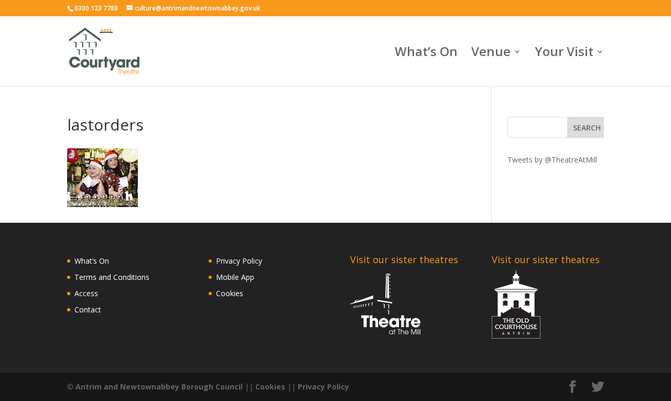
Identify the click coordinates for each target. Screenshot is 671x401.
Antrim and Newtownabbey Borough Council (159, 387)
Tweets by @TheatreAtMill (552, 160)
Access (86, 293)
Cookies (229, 293)
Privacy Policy (239, 261)
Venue (491, 54)
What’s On (426, 54)
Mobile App (235, 277)
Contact (87, 310)
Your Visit (564, 54)
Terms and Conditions (111, 277)
